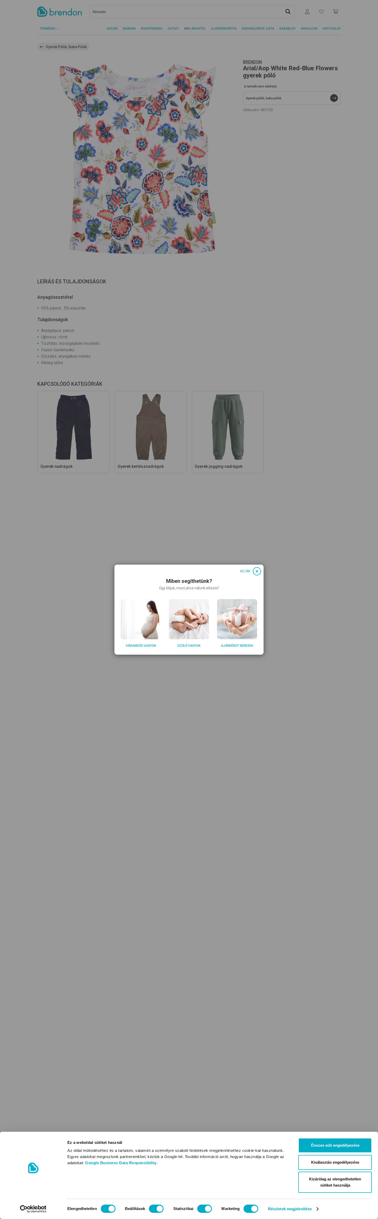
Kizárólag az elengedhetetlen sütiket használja (335, 1182)
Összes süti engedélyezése (335, 1145)
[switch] (156, 1209)
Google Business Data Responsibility (121, 1163)
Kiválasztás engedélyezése (335, 1162)
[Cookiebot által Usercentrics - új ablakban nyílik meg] (33, 1209)
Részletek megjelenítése (290, 1209)
